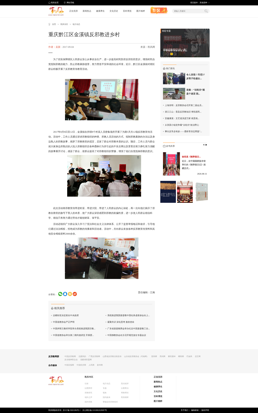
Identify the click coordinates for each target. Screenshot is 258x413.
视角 (105, 393)
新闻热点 (87, 11)
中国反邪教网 (70, 356)
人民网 (91, 365)
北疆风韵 (82, 356)
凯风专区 (64, 24)
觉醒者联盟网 (86, 360)
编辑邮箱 (195, 410)
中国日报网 (69, 365)
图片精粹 (140, 11)
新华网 (100, 365)
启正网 (197, 356)
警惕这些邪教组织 (110, 402)
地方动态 (76, 24)
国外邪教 (88, 402)
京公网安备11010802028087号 (94, 410)
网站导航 (70, 3)
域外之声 (88, 397)
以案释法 (125, 388)
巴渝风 (189, 356)
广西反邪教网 (94, 356)
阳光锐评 (125, 384)
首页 (54, 24)
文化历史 (114, 11)
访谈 (86, 384)
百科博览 (127, 11)
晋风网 (154, 356)
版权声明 (205, 410)
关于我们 (184, 410)
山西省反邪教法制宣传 (112, 356)
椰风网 (181, 356)
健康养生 (100, 11)
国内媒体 (106, 397)
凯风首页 (55, 3)
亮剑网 (162, 356)
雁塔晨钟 (171, 356)
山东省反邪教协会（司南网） (136, 356)
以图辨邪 (88, 388)
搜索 (206, 11)
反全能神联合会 (71, 360)
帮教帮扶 (125, 393)
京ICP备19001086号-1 (71, 410)
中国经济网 (81, 365)
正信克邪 (73, 11)
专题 (105, 388)
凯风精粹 (125, 397)
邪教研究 (88, 393)
